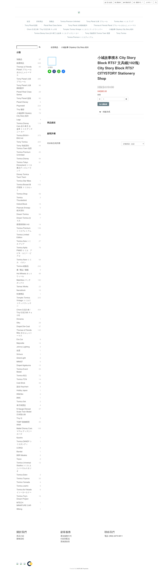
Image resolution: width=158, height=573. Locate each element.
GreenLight (21, 358)
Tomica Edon (22, 474)
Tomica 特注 (22, 375)
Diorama (20, 319)
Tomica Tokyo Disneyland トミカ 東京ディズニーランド (24, 166)
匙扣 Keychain (22, 386)
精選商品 (20, 63)
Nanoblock (21, 290)
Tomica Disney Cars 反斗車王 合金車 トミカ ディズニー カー (56, 33)
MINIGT (20, 361)
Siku (18, 322)
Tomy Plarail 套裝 (31, 25)
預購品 (51, 21)
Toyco (19, 459)
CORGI (20, 447)
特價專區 (20, 294)
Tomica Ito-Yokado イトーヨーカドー (24, 491)
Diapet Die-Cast (23, 326)
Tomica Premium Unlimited (70, 21)
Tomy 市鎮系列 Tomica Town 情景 (97, 33)
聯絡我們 (109, 532)
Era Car (20, 339)
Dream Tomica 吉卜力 (24, 219)
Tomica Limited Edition (23, 236)
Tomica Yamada (23, 482)
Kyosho (20, 437)
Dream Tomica (23, 214)
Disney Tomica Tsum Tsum (23, 175)
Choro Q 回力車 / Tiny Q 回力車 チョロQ (42, 29)
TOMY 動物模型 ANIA (23, 423)
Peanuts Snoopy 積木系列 (23, 209)
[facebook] (54, 71)
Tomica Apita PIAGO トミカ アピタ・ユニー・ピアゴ (24, 251)
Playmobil (21, 105)
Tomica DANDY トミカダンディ (24, 442)
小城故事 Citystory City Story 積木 (121, 29)
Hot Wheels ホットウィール (24, 275)
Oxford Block (22, 204)
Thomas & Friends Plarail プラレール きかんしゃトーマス (115, 25)
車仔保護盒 (21, 405)
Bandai (19, 451)
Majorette (20, 343)
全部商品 (54, 47)
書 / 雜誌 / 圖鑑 (23, 269)
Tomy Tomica (121, 33)
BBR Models (22, 455)
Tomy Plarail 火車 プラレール (97, 21)
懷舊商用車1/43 (23, 224)
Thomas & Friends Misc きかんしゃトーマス (24, 333)
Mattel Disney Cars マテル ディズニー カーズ (24, 431)
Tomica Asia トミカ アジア (124, 21)
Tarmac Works (22, 286)
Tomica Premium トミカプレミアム (80, 37)
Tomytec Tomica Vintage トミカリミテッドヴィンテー (83, 29)
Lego (19, 119)
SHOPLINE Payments (82, 568)
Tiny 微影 (20, 109)
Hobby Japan (22, 390)
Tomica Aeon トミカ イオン (24, 261)
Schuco (20, 354)
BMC (19, 397)
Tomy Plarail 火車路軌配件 (77, 25)
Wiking (19, 509)
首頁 (28, 21)
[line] (49, 71)
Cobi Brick (21, 383)
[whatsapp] (58, 71)
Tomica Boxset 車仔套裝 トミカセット (24, 187)
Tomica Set (21, 401)
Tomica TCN (22, 379)
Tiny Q (19, 418)
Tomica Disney (23, 158)
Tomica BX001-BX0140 (23, 136)
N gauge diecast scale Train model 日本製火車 (24, 411)
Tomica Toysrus (23, 478)
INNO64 (20, 394)
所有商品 (39, 21)
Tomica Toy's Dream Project (22, 497)
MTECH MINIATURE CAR (24, 504)
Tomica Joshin (22, 485)
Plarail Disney (22, 102)
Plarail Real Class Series (53, 25)
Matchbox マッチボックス (24, 281)
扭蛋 (18, 350)
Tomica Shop (22, 193)
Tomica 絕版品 (23, 266)
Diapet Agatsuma (24, 365)
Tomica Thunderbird (22, 199)
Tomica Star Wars (24, 180)
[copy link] (63, 71)
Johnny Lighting (23, 346)
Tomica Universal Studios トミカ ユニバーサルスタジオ (24, 466)
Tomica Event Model (22, 370)
